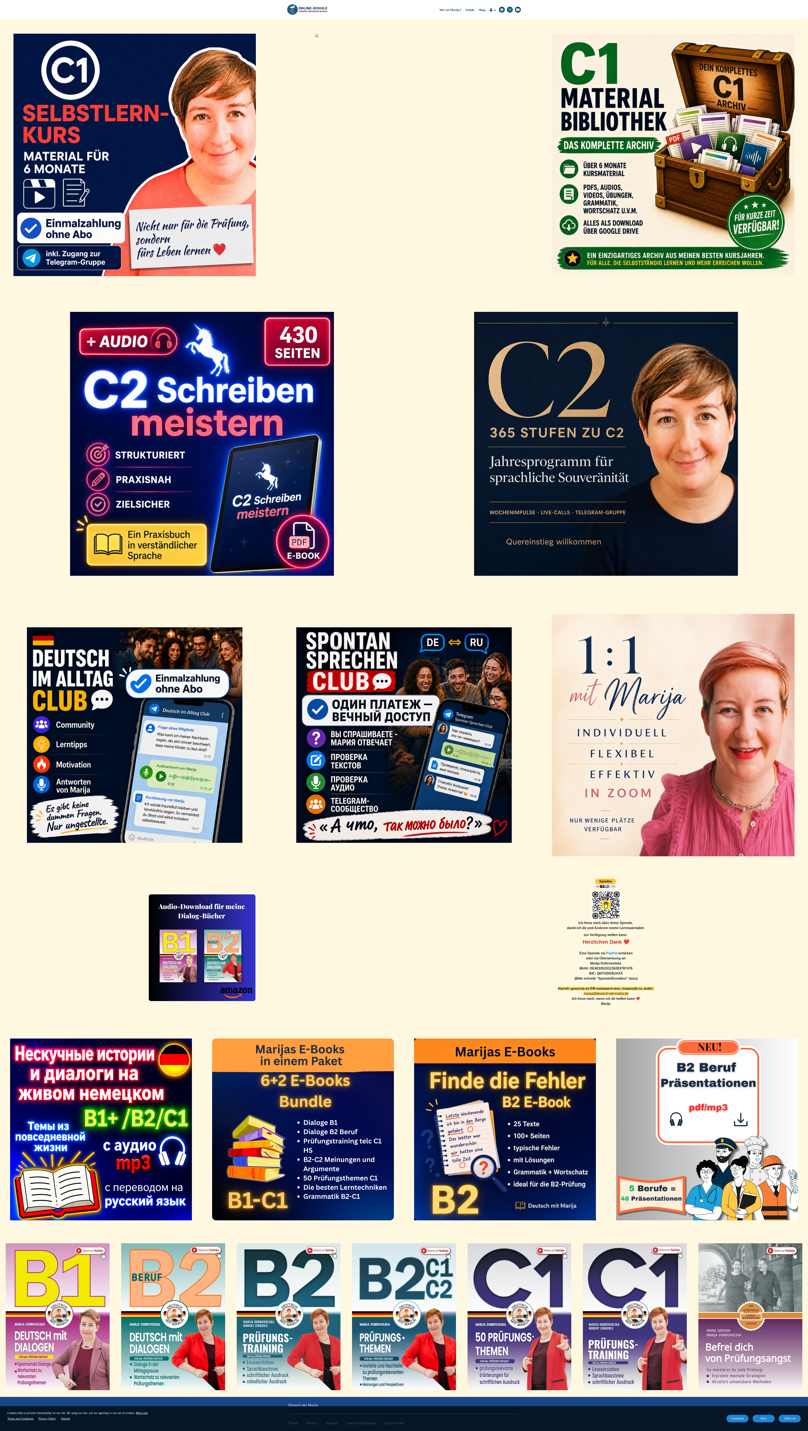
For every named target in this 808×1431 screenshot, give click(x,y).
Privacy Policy (47, 1418)
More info (142, 1413)
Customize (737, 1418)
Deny (763, 1418)
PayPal (611, 953)
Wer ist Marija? (450, 10)
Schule (470, 10)
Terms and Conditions (20, 1418)
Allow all (789, 1418)
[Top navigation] (493, 10)
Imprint (65, 1418)
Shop (482, 10)
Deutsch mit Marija (303, 1405)
